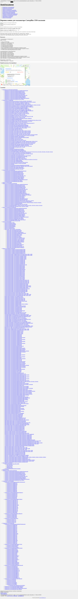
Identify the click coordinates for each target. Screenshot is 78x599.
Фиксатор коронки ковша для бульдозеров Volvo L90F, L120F (16, 449)
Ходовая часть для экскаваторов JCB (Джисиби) (13, 578)
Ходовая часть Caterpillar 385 (12, 543)
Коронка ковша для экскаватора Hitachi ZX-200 (13, 359)
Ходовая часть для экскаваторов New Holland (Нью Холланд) (16, 588)
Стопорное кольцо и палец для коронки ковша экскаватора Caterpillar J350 (18, 436)
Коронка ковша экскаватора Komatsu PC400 (13, 410)
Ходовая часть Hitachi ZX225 (12, 554)
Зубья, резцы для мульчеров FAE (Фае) (14, 236)
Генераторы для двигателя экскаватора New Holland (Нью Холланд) (17, 98)
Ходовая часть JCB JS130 (11, 580)
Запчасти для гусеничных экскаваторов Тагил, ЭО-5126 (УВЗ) (16, 204)
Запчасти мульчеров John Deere (10, 224)
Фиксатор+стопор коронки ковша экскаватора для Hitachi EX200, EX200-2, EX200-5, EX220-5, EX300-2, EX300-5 (25, 457)
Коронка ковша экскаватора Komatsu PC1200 (13, 404)
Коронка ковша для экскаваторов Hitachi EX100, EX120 (15, 382)
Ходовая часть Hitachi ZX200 (12, 552)
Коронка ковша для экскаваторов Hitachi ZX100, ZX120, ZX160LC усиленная (19, 388)
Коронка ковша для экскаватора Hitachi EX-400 (13, 347)
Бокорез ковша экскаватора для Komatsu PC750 (13, 311)
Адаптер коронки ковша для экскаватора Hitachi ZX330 (15, 273)
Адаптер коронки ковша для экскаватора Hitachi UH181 (15, 270)
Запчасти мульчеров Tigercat (10, 228)
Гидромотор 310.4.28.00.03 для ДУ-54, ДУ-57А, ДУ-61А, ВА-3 (16, 122)
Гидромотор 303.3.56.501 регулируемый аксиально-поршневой (16, 107)
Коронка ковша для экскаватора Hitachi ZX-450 (13, 360)
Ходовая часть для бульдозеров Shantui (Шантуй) (13, 513)
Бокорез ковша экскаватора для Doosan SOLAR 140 (14, 297)
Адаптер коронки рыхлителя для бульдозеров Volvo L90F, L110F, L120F (18, 295)
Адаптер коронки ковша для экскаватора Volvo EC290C (15, 277)
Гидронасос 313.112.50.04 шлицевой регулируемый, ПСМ (15, 150)
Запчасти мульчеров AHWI (9, 222)
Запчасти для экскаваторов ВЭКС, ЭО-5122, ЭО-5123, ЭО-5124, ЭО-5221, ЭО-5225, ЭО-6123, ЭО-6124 (23, 205)
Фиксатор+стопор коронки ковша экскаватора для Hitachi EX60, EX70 (17, 459)
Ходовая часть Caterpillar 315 (12, 528)
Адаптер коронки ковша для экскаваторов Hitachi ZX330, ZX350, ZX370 (18, 286)
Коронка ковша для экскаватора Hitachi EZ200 (13, 357)
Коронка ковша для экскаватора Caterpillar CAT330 (14, 333)
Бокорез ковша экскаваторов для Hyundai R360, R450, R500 (15, 312)
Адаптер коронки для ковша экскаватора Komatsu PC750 (15, 252)
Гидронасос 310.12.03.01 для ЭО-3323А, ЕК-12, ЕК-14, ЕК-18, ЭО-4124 (18, 131)
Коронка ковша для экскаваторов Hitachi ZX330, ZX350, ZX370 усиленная (18, 392)
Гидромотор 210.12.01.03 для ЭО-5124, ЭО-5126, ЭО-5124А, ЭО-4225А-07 (18, 101)
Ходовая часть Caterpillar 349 (12, 539)
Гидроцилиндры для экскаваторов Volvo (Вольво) (14, 181)
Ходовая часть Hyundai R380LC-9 (13, 573)
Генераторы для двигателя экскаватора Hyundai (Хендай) (15, 93)
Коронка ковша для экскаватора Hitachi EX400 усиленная (15, 351)
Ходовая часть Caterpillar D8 (12, 490)
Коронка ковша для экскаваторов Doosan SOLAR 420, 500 (15, 379)
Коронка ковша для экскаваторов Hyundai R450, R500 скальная (16, 401)
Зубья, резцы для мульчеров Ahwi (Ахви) (14, 230)
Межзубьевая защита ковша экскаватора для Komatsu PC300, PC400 (17, 424)
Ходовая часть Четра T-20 (11, 521)
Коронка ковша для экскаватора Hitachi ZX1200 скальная (15, 361)
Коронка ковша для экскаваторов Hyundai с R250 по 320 (15, 402)
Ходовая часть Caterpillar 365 (12, 541)
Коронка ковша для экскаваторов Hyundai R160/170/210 (15, 395)
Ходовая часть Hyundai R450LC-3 (13, 574)
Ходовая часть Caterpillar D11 (12, 484)
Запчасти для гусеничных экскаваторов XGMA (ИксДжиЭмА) (16, 199)
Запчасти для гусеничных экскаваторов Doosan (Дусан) (15, 185)
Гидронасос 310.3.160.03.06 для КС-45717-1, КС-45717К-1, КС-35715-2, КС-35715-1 (20, 143)
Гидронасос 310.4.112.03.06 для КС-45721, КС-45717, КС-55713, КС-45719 (18, 146)
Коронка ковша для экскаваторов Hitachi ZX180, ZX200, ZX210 (16, 389)
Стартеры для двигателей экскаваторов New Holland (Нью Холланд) (17, 479)
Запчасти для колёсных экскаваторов (9, 10)
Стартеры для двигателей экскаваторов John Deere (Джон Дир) (16, 476)
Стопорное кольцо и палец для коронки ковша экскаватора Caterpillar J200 (18, 435)
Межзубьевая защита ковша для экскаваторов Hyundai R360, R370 (17, 423)
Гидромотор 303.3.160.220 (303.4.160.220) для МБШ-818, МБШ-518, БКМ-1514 (19, 106)
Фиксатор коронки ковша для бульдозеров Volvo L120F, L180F (16, 447)
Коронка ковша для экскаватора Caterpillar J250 (13, 335)
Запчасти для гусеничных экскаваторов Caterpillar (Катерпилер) (16, 184)
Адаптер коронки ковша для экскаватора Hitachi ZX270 (15, 272)
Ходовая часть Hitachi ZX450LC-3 (13, 559)
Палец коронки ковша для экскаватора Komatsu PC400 (14, 428)
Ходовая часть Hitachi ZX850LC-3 (13, 564)
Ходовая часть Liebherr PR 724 (12, 503)
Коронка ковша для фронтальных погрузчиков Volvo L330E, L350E (17, 329)
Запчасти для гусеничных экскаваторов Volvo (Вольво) (15, 197)
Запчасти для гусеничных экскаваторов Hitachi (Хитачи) (15, 186)
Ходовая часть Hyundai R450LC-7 (13, 575)
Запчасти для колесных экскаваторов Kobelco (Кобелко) (15, 214)
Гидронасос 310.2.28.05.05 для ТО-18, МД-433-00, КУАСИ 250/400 (17, 137)
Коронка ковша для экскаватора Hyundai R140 (13, 370)
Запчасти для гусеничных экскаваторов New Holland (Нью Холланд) (17, 193)
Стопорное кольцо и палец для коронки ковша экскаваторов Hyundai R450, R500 (19, 444)
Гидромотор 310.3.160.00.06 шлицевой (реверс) (13, 119)
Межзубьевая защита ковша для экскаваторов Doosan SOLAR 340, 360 (17, 422)
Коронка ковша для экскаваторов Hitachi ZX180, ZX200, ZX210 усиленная (18, 390)
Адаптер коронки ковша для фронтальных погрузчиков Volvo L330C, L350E (18, 254)
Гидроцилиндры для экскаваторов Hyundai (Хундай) (14, 173)
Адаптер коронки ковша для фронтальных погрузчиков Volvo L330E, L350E (18, 255)
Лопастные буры (10, 465)
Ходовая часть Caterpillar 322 (12, 532)
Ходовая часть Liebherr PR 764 (12, 510)
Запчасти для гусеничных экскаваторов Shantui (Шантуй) (15, 195)
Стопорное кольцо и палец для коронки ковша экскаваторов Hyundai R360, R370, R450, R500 (22, 443)
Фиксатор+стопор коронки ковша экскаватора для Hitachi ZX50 (16, 461)
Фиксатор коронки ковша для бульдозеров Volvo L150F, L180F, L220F (17, 448)
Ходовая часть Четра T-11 (11, 519)
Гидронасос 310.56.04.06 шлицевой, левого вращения (14, 149)
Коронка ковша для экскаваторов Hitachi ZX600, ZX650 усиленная (17, 394)
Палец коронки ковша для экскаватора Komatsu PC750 (14, 429)
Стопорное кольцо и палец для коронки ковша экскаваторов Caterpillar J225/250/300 (20, 439)
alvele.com (15, 595)
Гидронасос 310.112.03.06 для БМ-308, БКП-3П (13, 128)
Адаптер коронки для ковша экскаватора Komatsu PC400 (15, 251)
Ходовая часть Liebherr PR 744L (12, 507)
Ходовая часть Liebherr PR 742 (12, 506)
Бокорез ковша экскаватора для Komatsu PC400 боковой (15, 310)
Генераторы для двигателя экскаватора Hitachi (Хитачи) (15, 92)
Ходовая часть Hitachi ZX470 (12, 560)
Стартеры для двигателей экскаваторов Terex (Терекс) (14, 480)
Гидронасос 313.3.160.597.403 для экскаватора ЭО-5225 (15, 157)
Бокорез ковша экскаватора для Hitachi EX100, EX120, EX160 (16, 301)
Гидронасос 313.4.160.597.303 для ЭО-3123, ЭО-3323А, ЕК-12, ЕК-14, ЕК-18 (18, 166)
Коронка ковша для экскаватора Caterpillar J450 (13, 342)
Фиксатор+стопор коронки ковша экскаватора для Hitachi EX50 (16, 458)
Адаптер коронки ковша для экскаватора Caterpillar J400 (15, 261)
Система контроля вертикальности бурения (12, 468)
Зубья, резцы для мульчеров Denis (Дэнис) (14, 235)
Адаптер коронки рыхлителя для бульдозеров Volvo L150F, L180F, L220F (18, 294)
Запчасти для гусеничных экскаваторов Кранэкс (13, 203)
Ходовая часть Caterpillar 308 (12, 525)
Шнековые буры (10, 467)
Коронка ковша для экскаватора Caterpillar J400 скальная (15, 341)
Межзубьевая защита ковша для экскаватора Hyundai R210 (15, 420)
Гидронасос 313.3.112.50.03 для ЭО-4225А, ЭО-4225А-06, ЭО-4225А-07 (18, 152)
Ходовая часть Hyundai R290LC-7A (13, 571)
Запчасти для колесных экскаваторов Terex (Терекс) (14, 217)
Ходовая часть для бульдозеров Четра (11, 518)
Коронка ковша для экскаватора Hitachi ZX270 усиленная (15, 363)
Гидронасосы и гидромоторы (8, 15)
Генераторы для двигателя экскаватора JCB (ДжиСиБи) (15, 94)
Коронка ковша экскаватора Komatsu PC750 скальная (14, 413)
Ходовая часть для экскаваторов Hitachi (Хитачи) (13, 548)
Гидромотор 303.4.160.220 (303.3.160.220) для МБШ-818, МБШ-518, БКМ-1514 (19, 110)
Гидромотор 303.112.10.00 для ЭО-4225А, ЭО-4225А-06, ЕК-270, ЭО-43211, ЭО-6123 (20, 102)
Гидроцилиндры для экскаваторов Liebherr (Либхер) (14, 178)
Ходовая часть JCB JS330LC (12, 584)
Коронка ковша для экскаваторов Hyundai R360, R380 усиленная (16, 399)
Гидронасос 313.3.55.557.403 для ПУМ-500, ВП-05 (14, 161)
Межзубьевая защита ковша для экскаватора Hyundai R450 (15, 421)
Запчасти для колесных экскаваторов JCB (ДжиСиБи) (14, 212)
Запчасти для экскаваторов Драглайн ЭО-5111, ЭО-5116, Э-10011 (16, 206)
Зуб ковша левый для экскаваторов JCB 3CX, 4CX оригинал (16, 318)
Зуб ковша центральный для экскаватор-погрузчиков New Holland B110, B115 (19, 323)
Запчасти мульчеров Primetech (10, 226)
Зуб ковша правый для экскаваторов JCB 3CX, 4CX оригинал (16, 321)
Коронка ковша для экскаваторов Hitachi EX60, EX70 (14, 385)
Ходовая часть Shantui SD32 (12, 517)
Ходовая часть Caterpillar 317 (12, 529)
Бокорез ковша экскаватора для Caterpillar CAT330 (14, 296)
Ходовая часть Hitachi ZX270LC (12, 556)
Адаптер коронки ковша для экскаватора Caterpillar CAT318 (15, 256)
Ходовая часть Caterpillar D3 (12, 485)
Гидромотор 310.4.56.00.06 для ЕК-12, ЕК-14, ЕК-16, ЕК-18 (15, 124)
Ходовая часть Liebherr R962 (12, 512)
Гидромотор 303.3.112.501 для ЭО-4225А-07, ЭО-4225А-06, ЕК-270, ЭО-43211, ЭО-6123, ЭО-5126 (22, 104)
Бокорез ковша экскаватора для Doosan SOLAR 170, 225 (15, 298)
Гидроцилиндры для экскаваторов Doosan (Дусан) (14, 171)
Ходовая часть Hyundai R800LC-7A (13, 577)
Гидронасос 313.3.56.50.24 (9, 164)
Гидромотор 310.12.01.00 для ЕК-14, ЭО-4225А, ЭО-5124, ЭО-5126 (17, 113)
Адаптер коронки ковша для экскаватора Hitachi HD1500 (15, 269)
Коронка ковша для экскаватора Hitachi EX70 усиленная (15, 356)
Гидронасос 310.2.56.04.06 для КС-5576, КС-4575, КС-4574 (15, 140)
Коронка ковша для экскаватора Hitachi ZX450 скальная (15, 364)
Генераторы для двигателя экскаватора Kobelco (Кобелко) (15, 96)
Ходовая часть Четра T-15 (11, 520)
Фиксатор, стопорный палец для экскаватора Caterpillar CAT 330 (16, 456)
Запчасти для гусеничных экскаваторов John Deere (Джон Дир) (16, 189)
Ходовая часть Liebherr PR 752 (12, 509)
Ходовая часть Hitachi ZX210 (12, 553)
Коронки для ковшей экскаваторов (9, 12)
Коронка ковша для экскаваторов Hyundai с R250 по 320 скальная (16, 403)
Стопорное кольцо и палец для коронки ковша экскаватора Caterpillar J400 (18, 437)
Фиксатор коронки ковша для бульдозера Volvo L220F (14, 446)
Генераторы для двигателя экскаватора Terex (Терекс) (14, 99)
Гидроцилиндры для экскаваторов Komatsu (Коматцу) (14, 177)
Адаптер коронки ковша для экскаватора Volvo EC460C (15, 279)
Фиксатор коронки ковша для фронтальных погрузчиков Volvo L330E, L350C (19, 451)
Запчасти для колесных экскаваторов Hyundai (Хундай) (15, 211)
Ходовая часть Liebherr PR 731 (12, 504)
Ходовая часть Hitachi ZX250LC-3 (13, 555)
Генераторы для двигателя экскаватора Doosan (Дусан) (15, 91)
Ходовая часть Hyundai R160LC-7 (13, 568)
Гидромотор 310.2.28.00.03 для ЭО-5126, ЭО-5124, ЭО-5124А (16, 115)
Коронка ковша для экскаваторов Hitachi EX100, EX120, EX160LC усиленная (19, 384)
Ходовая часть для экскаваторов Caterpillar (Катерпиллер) (15, 524)
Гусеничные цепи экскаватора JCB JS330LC (17, 585)
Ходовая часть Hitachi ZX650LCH (13, 562)
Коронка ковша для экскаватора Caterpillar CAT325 (14, 332)
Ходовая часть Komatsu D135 (12, 493)
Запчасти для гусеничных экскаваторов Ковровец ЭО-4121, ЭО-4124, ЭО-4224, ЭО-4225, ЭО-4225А (23, 202)
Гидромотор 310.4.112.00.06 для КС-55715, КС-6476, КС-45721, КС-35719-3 (18, 121)
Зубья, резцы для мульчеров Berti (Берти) (14, 231)
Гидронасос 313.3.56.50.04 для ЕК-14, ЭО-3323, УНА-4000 (15, 163)
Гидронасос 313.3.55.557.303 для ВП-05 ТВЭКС (13, 160)
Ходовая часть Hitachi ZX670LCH (13, 563)
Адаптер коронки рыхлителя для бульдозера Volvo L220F (15, 292)
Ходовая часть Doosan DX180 (12, 546)
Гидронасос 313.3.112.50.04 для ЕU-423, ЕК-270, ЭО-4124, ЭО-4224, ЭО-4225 (19, 153)
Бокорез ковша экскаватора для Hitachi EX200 (13, 302)
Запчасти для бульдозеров (7, 9)
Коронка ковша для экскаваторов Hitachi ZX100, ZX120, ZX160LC (17, 386)
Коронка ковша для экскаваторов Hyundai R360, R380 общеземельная (17, 397)
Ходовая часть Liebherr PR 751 (12, 508)
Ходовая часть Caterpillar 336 (12, 537)
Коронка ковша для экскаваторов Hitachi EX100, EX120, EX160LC (17, 383)
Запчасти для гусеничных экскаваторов (10, 183)
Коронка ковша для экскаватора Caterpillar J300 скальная (15, 337)
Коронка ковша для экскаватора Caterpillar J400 (13, 340)
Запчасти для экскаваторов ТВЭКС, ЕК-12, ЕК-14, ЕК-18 (15, 219)
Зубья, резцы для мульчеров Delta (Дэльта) (14, 234)
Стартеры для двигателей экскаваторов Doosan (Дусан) (15, 472)
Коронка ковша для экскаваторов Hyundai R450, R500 (14, 400)
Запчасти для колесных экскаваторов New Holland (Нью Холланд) (17, 216)
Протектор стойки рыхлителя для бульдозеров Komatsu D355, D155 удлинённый (19, 434)
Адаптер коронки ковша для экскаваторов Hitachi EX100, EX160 (16, 283)
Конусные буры (9, 464)
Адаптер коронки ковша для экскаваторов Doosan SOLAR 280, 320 (17, 281)
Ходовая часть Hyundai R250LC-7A (13, 570)
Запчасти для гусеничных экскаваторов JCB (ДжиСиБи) (15, 188)
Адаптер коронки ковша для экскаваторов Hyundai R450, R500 (16, 291)
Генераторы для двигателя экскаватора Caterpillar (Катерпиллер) (16, 90)
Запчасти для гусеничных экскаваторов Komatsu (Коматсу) (15, 191)
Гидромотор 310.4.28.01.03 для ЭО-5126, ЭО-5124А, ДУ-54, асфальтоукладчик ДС (19, 123)
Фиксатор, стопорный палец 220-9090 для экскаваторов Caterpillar (17, 455)
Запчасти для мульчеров (7, 17)
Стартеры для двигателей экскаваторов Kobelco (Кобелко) (15, 477)
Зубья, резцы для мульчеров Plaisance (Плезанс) (15, 244)
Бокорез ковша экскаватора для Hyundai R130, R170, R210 (15, 306)
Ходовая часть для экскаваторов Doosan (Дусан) (13, 544)
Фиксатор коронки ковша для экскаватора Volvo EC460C (15, 454)
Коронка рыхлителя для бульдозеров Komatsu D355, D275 (15, 418)
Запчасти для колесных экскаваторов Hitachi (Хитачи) (14, 210)
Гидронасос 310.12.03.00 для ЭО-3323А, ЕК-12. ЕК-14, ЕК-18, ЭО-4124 (18, 130)
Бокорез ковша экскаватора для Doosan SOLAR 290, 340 (15, 299)
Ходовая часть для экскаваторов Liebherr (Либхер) (14, 587)
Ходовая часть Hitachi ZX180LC (12, 551)
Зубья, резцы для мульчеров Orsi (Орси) (14, 242)
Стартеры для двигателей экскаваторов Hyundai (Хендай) (15, 474)
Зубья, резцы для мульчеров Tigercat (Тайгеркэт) (15, 247)
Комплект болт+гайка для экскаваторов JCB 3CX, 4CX (15, 327)
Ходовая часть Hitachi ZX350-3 (12, 558)
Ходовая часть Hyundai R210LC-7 (13, 569)
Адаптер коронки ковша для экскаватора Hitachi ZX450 (15, 274)
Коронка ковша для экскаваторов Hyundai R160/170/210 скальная (16, 396)
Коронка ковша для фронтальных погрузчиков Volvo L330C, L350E (17, 328)
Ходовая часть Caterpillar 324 (12, 534)
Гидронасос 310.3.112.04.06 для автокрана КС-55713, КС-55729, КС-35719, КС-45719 (20, 142)
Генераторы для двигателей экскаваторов (10, 13)
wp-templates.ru (21, 595)
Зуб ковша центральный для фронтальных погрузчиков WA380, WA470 (18, 322)
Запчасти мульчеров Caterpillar (10, 223)
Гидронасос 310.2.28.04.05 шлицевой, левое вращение (14, 136)
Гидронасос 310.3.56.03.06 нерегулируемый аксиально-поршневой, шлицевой (19, 144)
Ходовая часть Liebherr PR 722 (12, 502)
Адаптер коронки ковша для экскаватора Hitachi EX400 (15, 266)
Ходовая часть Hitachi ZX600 (12, 561)
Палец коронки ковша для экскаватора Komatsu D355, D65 (15, 425)
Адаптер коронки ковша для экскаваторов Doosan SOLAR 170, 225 (17, 280)
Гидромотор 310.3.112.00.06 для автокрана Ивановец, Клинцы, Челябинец (18, 118)
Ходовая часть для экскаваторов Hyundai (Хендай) (14, 565)
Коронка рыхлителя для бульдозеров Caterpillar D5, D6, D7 (15, 417)
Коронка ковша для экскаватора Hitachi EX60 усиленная (15, 354)
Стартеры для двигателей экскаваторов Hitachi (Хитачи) (15, 473)
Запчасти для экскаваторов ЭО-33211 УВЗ (12, 220)
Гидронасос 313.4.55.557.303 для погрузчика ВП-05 (14, 167)
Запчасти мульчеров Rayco (9, 227)
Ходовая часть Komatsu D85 (12, 498)
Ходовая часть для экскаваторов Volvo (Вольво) (13, 589)
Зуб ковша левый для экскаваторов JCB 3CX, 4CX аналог (15, 317)
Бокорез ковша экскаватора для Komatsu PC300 (13, 308)
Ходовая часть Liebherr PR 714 (12, 501)
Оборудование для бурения (7, 16)
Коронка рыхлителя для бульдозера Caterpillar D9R (14, 414)
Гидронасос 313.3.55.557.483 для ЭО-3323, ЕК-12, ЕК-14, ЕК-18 (16, 162)
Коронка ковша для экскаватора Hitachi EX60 (13, 353)
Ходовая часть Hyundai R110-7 (12, 566)
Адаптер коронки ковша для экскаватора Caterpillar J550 (15, 263)
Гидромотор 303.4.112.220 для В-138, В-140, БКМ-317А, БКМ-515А (17, 108)
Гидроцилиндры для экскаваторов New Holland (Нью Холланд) (16, 179)
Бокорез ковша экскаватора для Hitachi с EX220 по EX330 (15, 305)
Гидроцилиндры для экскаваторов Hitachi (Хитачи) (14, 172)
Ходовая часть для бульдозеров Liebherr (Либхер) (13, 499)
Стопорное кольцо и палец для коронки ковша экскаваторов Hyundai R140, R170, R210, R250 (22, 441)
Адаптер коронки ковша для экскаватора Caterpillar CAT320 (15, 257)
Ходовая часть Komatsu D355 (12, 496)
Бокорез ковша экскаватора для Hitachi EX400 (13, 303)
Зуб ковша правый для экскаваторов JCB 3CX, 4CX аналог (15, 320)
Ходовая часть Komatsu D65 (12, 497)
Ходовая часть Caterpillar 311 (12, 526)
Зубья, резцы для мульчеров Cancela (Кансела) (15, 232)
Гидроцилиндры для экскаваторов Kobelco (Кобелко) (14, 176)
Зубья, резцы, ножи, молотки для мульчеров (13, 229)
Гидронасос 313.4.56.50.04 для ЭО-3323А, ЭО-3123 (14, 169)
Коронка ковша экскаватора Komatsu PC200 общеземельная (15, 405)
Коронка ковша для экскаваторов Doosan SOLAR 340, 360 (15, 377)
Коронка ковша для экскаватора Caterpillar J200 (13, 334)
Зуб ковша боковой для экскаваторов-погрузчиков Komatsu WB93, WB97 (18, 315)
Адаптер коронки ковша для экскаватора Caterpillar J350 (15, 260)
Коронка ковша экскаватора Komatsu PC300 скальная (14, 408)
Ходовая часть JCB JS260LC (12, 583)
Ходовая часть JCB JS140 (11, 581)
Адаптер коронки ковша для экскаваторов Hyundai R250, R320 (16, 289)
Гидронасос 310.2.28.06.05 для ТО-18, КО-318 (13, 138)
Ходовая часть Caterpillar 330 (12, 536)
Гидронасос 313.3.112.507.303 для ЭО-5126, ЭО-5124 (14, 154)
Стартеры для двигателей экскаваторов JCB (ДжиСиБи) (15, 475)
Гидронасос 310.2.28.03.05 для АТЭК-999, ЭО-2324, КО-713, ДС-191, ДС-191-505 (19, 135)
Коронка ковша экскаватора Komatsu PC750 (13, 412)
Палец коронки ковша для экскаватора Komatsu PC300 (14, 427)
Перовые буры (9, 466)
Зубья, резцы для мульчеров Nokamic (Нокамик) (15, 241)
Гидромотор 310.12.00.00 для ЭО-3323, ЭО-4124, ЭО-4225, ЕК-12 (16, 112)
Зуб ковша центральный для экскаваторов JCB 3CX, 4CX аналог (16, 324)
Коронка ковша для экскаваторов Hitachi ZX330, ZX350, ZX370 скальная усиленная (20, 391)
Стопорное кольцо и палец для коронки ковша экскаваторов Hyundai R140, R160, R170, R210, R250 (23, 440)
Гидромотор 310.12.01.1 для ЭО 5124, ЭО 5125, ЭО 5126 (15, 114)
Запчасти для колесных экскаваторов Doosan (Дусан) (14, 209)
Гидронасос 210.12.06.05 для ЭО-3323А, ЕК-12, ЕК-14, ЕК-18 (16, 127)
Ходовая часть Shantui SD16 (12, 514)
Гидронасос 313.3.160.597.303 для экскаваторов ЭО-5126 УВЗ (16, 156)
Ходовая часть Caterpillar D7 (12, 489)
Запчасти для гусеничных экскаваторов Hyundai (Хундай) (15, 187)
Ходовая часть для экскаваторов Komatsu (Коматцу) (14, 586)
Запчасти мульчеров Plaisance (10, 225)
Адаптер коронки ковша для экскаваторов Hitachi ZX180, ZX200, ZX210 (18, 285)
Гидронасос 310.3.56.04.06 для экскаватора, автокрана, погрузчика (17, 145)
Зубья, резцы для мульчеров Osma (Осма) (14, 243)
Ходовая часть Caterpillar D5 (12, 487)
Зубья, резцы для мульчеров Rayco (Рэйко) (14, 245)
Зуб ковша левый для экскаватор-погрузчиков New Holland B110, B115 (17, 316)
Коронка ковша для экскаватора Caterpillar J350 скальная (15, 339)
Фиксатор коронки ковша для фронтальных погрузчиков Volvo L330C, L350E (19, 450)
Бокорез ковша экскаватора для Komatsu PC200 (13, 307)
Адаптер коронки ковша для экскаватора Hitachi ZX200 (15, 271)
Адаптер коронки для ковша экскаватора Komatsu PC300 (15, 250)
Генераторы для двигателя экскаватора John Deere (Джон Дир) (16, 95)
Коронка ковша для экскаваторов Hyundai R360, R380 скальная (16, 398)
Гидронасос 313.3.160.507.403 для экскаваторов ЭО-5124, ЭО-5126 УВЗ (18, 155)
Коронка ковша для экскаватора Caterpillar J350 (13, 338)
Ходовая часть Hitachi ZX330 (12, 557)
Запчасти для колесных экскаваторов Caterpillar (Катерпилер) (16, 208)
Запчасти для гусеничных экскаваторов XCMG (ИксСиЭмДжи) (16, 198)
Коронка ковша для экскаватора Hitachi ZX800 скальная (15, 369)
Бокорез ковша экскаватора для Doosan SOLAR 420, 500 (15, 300)
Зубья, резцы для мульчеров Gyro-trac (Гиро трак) (16, 238)
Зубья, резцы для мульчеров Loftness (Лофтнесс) (15, 240)
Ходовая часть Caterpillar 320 (12, 531)
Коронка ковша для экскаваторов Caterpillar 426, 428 (14, 372)
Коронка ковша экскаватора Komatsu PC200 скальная (14, 406)
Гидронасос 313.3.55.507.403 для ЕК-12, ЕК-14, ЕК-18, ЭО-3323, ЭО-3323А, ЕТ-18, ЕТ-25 (21, 159)
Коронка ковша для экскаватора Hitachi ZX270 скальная (15, 362)
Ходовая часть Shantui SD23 (12, 516)
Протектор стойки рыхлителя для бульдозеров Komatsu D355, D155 (17, 433)
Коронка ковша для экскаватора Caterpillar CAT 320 (14, 331)
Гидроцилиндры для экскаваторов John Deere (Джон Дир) (15, 175)
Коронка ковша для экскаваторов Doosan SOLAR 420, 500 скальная (17, 380)
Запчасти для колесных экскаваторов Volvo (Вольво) (14, 218)
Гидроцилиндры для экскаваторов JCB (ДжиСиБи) (14, 174)
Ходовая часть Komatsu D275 (12, 495)
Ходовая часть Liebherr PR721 (12, 511)
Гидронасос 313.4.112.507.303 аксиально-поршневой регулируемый (17, 165)
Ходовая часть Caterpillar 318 (12, 530)
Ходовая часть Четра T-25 (11, 522)
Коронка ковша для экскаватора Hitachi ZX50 (13, 368)
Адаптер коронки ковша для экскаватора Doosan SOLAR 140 (16, 264)
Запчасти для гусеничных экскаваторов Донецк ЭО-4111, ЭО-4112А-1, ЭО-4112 (19, 200)
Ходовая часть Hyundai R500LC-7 (13, 576)
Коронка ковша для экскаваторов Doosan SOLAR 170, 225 (15, 373)
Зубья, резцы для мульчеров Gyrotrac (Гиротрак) (15, 239)
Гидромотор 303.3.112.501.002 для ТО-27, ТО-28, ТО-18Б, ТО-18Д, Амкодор (18, 105)
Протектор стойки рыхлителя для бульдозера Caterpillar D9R (15, 431)
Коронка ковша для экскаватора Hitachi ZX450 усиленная (15, 366)
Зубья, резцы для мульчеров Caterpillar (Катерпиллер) (16, 233)
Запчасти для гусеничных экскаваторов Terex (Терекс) (14, 196)
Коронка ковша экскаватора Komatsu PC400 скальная (14, 411)
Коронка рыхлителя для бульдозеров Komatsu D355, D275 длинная (17, 419)
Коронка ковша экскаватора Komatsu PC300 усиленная (15, 409)
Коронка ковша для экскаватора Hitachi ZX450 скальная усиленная (17, 365)
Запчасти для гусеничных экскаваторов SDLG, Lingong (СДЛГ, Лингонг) (18, 194)
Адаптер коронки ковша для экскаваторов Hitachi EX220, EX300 (16, 284)
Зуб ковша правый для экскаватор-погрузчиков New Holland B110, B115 (18, 319)
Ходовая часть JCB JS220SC (12, 582)
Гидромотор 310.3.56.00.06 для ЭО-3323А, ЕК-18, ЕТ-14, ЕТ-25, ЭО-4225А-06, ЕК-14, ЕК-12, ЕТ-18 (23, 120)
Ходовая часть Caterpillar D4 (12, 486)
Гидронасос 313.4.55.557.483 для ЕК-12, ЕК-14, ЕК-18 (14, 168)
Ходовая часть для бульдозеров (8, 8)
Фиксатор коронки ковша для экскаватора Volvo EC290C (15, 452)
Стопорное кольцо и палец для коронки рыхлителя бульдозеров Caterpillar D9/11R (19, 445)
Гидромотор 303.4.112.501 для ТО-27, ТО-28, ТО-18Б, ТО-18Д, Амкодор (18, 109)
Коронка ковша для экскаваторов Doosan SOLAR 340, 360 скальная (17, 378)
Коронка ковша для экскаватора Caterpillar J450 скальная (15, 343)
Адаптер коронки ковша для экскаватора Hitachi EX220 (15, 265)
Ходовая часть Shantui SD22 (12, 515)
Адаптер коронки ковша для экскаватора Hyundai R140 (15, 276)
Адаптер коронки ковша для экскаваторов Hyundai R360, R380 (16, 290)
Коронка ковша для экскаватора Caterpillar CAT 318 (14, 330)
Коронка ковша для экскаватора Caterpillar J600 (13, 345)
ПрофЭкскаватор (7, 5)
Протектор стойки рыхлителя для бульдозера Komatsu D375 (15, 432)
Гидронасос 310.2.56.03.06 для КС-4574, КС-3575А (14, 139)
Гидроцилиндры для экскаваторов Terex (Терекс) (13, 180)
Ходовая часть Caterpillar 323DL (12, 533)
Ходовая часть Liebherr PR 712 (12, 500)
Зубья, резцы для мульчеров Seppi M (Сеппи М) (15, 246)
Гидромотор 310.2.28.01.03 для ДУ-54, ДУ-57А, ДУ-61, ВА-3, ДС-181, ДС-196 (19, 116)
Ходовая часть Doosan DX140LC (13, 545)
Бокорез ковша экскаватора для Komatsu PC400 (13, 309)
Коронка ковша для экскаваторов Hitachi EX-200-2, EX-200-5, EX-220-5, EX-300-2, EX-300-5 (21, 381)
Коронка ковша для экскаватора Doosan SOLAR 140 (14, 346)
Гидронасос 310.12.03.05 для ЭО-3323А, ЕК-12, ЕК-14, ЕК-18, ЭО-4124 (18, 132)
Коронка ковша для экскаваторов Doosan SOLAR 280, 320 (15, 375)
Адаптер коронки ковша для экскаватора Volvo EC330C (15, 278)
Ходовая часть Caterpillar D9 (12, 491)
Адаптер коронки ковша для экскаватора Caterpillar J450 (15, 262)
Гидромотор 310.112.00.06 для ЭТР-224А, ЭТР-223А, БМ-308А (16, 111)
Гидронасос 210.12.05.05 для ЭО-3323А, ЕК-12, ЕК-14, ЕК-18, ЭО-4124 (18, 126)
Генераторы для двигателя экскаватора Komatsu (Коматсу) (15, 97)
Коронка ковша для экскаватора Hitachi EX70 (13, 355)
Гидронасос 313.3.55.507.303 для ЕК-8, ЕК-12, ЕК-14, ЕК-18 (15, 158)
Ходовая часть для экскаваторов (8, 7)
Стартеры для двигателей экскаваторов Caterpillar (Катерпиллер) (16, 471)
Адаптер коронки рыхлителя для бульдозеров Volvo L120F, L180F (16, 293)
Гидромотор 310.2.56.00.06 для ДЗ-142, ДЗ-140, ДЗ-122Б (15, 117)
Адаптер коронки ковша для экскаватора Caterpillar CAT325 (15, 258)
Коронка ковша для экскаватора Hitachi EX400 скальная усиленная (17, 350)
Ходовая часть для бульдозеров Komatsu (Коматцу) (14, 492)
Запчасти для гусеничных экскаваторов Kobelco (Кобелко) (15, 190)
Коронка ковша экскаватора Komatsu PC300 (13, 407)
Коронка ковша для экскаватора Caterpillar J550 (13, 344)
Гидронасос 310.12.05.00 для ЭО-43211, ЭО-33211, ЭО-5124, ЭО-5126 (17, 133)
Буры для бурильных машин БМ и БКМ (12, 463)
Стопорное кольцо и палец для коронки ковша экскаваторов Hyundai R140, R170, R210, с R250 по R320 (23, 442)
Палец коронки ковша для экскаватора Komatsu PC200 (14, 426)
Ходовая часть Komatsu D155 (12, 494)
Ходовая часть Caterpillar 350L (12, 540)
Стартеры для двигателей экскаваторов (10, 14)
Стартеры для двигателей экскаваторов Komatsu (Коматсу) (15, 478)
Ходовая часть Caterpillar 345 (12, 538)
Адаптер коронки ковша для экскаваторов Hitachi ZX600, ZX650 (16, 287)
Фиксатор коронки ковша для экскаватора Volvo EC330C (15, 453)
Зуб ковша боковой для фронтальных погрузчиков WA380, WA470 (17, 314)
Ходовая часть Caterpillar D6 (12, 488)
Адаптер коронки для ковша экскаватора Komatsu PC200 (15, 249)
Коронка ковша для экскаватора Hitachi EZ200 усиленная (15, 358)
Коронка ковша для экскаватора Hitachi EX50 (13, 352)
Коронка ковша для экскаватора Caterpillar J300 (13, 336)
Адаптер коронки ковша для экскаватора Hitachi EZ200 (15, 268)
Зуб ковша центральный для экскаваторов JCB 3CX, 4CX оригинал (17, 325)
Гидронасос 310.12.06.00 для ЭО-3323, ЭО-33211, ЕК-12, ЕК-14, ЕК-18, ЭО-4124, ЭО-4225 (21, 134)
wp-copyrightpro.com (42, 597)
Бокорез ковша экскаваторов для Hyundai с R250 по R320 (15, 313)
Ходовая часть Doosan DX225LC (13, 547)
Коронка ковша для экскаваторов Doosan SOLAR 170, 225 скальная (17, 374)
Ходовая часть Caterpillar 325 (12, 535)
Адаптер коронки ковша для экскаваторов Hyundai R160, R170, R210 (17, 288)
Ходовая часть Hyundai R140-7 (12, 567)
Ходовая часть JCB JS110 (11, 579)
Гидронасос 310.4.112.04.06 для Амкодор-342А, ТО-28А (15, 147)
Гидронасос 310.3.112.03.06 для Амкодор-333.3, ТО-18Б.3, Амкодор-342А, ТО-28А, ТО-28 (21, 141)
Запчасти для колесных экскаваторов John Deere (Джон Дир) (16, 213)
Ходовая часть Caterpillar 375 (12, 542)
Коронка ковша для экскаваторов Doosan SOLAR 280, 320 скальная (17, 376)
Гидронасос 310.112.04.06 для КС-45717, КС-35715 (14, 129)
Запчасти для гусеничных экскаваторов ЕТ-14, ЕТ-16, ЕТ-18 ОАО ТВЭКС (18, 201)
